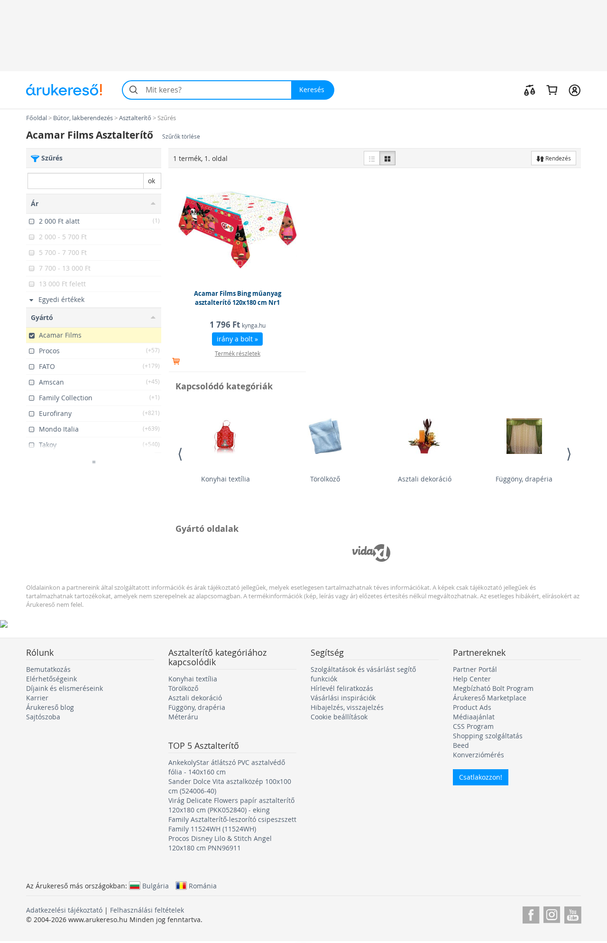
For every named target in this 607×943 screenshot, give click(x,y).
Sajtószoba (43, 716)
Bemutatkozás (48, 669)
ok (151, 180)
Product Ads (472, 707)
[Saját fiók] (574, 90)
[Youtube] (572, 913)
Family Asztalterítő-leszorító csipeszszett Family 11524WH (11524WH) (232, 824)
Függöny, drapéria (524, 478)
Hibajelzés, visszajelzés (347, 707)
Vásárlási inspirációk (343, 697)
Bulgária (155, 885)
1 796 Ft (238, 324)
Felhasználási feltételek (147, 910)
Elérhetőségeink (51, 678)
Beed (461, 745)
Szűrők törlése (181, 136)
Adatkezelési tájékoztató (64, 910)
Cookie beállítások (339, 716)
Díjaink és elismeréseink (64, 688)
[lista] (372, 158)
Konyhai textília (225, 478)
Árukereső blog (50, 707)
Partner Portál (475, 669)
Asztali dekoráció (424, 478)
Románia (203, 885)
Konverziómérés (478, 754)
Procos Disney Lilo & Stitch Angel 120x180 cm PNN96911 (220, 843)
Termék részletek (237, 353)
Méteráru (183, 716)
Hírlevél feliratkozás (342, 688)
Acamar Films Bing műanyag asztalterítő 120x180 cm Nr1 (237, 298)
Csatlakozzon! (480, 777)
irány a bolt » (237, 338)
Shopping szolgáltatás (488, 735)
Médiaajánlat (474, 716)
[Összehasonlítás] (530, 90)
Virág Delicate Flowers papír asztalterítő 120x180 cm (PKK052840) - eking (231, 805)
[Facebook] (531, 913)
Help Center (472, 678)
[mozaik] (387, 158)
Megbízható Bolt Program (493, 688)
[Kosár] (551, 90)
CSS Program (473, 726)
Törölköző (325, 478)
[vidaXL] (371, 552)
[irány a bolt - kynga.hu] (237, 230)
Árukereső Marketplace (489, 697)
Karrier (37, 697)
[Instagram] (551, 913)
